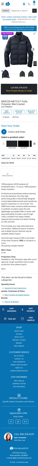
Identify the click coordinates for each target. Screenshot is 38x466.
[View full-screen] (34, 33)
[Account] (24, 4)
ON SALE (19, 334)
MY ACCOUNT (19, 356)
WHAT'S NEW (19, 331)
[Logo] (8, 4)
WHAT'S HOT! (19, 337)
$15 (25, 421)
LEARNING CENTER (19, 384)
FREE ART (12, 319)
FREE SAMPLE (6, 112)
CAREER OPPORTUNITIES (19, 371)
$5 (11, 421)
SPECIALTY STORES (19, 340)
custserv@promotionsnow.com (19, 458)
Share (6, 117)
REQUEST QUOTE (19, 112)
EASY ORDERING (11, 309)
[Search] (34, 11)
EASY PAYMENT (31, 309)
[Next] (33, 49)
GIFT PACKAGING (19, 387)
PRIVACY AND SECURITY (19, 365)
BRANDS (19, 343)
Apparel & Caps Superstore (15, 288)
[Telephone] (29, 4)
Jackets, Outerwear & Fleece (17, 17)
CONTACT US (19, 359)
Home (3, 17)
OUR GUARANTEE (19, 362)
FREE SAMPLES (31, 319)
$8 (18, 421)
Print (16, 117)
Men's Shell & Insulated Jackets (17, 295)
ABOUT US (19, 368)
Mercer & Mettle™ (12, 302)
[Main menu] (3, 4)
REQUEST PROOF (31, 112)
